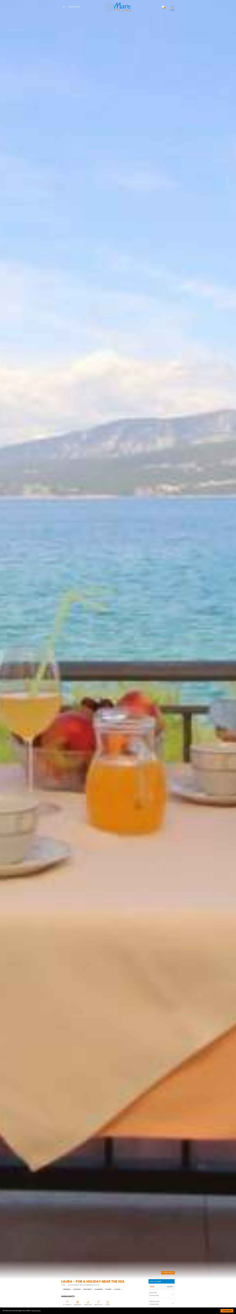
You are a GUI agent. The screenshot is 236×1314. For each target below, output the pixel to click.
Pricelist (109, 1289)
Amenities (77, 1289)
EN (64, 7)
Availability (99, 1289)
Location (117, 1289)
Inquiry (170, 1287)
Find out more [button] (36, 1310)
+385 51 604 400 (74, 7)
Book (152, 1287)
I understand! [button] (227, 1310)
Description (87, 1289)
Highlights (67, 1289)
